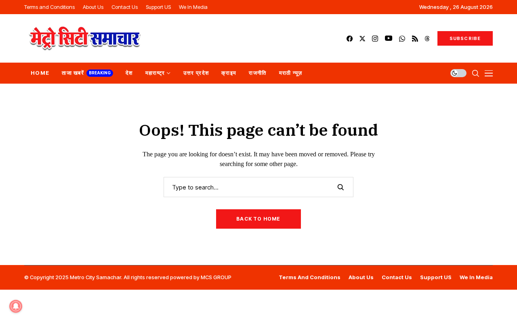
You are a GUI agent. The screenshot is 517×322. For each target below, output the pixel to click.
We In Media (476, 277)
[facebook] (350, 39)
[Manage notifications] (15, 306)
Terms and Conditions (309, 277)
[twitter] (362, 38)
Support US (436, 277)
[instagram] (375, 39)
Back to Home (258, 219)
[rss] (415, 39)
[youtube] (388, 38)
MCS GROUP (216, 277)
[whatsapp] (402, 39)
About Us (361, 277)
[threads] (427, 38)
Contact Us (397, 277)
